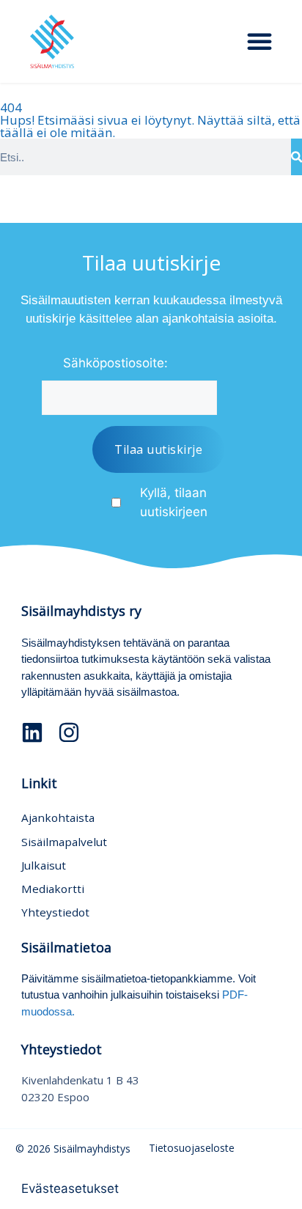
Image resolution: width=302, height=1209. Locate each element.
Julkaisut (43, 865)
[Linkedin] (32, 732)
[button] (259, 41)
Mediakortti (52, 888)
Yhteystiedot (55, 912)
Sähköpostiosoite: (115, 363)
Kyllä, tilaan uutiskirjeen (173, 502)
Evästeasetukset (70, 1188)
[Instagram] (69, 732)
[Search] (296, 157)
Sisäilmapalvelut (64, 841)
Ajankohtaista (58, 817)
